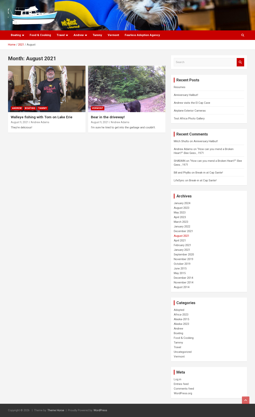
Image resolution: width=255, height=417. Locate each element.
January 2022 (182, 226)
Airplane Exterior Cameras (190, 110)
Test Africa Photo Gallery (189, 118)
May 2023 (180, 212)
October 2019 (182, 263)
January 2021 (182, 250)
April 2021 (180, 240)
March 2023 (181, 222)
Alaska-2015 (181, 319)
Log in (177, 379)
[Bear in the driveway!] (127, 89)
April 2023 (180, 217)
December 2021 (183, 231)
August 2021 (181, 236)
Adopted (179, 310)
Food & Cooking (40, 35)
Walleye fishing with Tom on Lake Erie (41, 117)
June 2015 (180, 268)
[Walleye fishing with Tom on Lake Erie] (47, 89)
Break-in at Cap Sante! (209, 172)
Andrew (79, 35)
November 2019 (183, 259)
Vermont (113, 35)
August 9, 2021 (20, 122)
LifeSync (179, 180)
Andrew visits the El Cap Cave (192, 102)
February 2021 (182, 245)
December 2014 (183, 277)
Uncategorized (183, 352)
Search (240, 62)
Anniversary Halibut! (186, 95)
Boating (16, 35)
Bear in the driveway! (108, 117)
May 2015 (180, 273)
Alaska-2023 (181, 324)
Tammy (97, 35)
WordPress (100, 410)
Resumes (179, 87)
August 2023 (181, 208)
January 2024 (182, 203)
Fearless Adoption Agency (142, 35)
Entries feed (181, 384)
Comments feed (184, 388)
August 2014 (181, 287)
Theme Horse (55, 410)
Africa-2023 (181, 314)
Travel (61, 35)
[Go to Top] (245, 400)
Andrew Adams (40, 122)
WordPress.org (183, 393)
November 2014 (183, 282)
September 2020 (184, 254)
